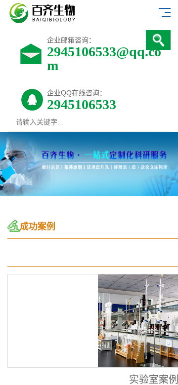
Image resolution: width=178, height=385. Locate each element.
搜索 (158, 40)
